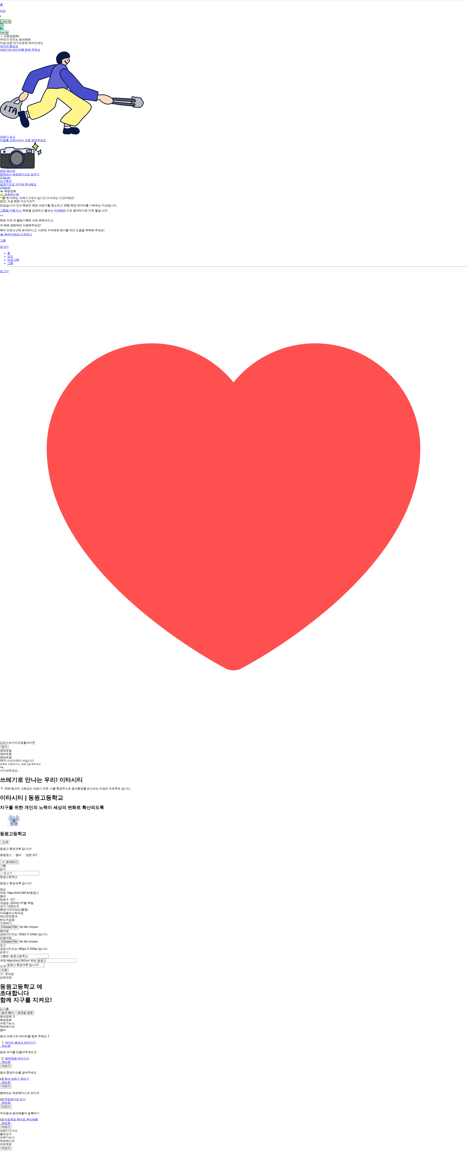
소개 (4, 842)
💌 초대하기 (9, 861)
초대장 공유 (25, 1012)
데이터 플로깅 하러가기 (20, 1042)
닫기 (4, 746)
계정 (18, 960)
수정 (4, 970)
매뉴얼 (6, 1045)
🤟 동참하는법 (9, 194)
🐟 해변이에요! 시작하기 (16, 234)
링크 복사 (7, 1012)
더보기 (5, 1065)
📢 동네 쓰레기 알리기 (14, 1078)
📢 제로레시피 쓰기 (13, 1099)
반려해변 (60, 210)
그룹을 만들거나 (10, 210)
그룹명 (4, 956)
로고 (3, 945)
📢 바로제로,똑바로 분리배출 (19, 1119)
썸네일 (4, 930)
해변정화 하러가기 (17, 1058)
